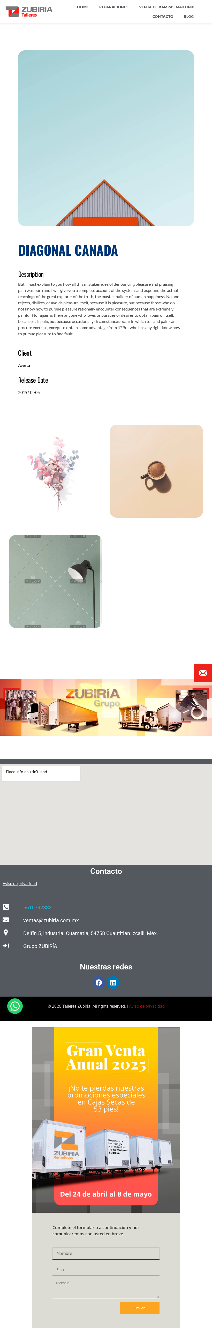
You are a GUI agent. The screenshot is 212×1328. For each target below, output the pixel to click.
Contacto (163, 16)
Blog (189, 16)
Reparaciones (113, 7)
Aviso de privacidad (147, 1006)
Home (83, 7)
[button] (15, 1006)
